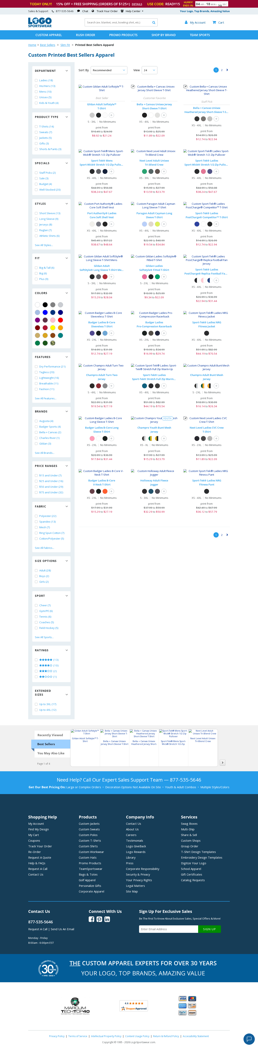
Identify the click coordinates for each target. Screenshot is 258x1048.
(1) (54, 676)
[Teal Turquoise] (60, 335)
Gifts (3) (44, 143)
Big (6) (43, 273)
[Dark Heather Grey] (209, 438)
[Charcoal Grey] (98, 171)
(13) (55, 660)
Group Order (189, 846)
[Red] (60, 320)
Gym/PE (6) (46, 611)
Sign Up (209, 929)
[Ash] (157, 115)
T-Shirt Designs (198, 852)
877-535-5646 (65, 11)
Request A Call (37, 869)
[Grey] (52, 304)
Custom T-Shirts (90, 840)
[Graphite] (151, 333)
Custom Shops (191, 840)
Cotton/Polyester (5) (51, 538)
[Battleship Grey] (98, 224)
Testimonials (134, 840)
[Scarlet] (45, 327)
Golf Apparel (87, 880)
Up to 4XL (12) (47, 710)
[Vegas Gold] (37, 335)
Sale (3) (44, 178)
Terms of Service (77, 1036)
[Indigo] (151, 171)
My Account (36, 823)
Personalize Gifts (90, 886)
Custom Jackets (89, 823)
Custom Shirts (88, 846)
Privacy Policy (56, 1036)
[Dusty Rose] (203, 171)
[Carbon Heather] (157, 491)
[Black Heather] (197, 118)
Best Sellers (47, 45)
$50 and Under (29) (51, 487)
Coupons (34, 840)
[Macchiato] (157, 171)
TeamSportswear (90, 869)
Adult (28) (45, 570)
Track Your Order (107, 11)
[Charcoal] (98, 276)
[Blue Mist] (144, 224)
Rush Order (85, 35)
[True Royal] (197, 224)
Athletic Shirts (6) (49, 236)
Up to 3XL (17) (47, 704)
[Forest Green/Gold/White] (203, 385)
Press (129, 863)
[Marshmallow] (92, 224)
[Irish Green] (157, 276)
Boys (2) (44, 576)
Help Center (133, 11)
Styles (40, 204)
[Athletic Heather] (209, 118)
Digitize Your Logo (193, 863)
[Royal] (52, 312)
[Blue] (45, 312)
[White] (37, 304)
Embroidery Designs (201, 857)
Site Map (132, 891)
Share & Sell (189, 835)
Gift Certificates (191, 874)
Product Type (46, 117)
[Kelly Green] (37, 343)
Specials (42, 163)
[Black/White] (197, 280)
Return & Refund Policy (166, 1036)
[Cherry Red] (105, 276)
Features (43, 357)
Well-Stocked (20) (50, 189)
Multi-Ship (188, 829)
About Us (132, 829)
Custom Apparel (48, 35)
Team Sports (200, 35)
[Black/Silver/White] (197, 385)
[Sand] (151, 224)
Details (137, 4)
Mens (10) (45, 91)
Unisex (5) (45, 97)
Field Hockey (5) (48, 628)
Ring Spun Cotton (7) (51, 533)
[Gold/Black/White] (209, 385)
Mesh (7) (44, 527)
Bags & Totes (88, 874)
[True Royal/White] (209, 280)
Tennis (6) (45, 616)
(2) (54, 671)
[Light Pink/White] (203, 280)
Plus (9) (43, 279)
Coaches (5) (46, 622)
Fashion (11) (46, 389)
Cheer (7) (45, 605)
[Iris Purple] (209, 171)
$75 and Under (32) (51, 492)
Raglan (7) (45, 230)
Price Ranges (46, 466)
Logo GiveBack (136, 846)
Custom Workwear (91, 852)
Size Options (46, 561)
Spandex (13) (47, 521)
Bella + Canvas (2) (50, 432)
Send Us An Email (62, 929)
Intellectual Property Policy (106, 1036)
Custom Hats (88, 857)
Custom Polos (88, 835)
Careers (131, 835)
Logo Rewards (136, 852)
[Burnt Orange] (105, 491)
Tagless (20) (46, 372)
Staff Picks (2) (47, 172)
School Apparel (191, 869)
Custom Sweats (89, 829)
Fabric (40, 506)
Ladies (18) (46, 80)
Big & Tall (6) (46, 267)
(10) (55, 665)
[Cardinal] (45, 320)
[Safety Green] (157, 224)
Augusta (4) (46, 421)
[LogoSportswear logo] (40, 26)
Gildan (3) (45, 443)
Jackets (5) (45, 138)
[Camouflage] (52, 343)
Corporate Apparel (91, 891)
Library (130, 857)
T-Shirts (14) (46, 126)
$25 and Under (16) (51, 481)
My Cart (33, 835)
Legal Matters (135, 886)
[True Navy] (105, 171)
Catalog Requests (193, 880)
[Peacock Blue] (144, 385)
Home (32, 45)
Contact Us (35, 874)
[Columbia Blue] (37, 312)
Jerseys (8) (45, 224)
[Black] (45, 304)
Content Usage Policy (137, 1036)
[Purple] (37, 320)
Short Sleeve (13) (49, 213)
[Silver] (60, 304)
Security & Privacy (138, 874)
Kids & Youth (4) (49, 103)
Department (45, 71)
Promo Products (123, 35)
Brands (41, 411)
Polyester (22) (47, 516)
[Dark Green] (45, 343)
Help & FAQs (36, 863)
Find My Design (38, 829)
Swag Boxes (189, 823)
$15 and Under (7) (50, 475)
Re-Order (34, 852)
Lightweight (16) (49, 378)
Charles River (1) (49, 438)
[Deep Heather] (203, 118)
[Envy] (144, 171)
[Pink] (52, 320)
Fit (37, 258)
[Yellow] (52, 327)
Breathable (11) (48, 383)
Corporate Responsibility (142, 869)
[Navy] (60, 312)
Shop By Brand (164, 35)
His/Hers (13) (47, 86)
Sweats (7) (45, 132)
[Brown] (52, 335)
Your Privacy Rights (139, 880)
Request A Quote (39, 857)
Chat (85, 11)
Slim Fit (65, 45)
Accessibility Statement (196, 1036)
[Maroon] (37, 327)
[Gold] (45, 335)
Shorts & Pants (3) (50, 149)
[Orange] (60, 327)
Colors (41, 293)
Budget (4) (45, 184)
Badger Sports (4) (50, 426)
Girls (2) (44, 581)
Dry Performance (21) (52, 366)
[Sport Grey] (92, 115)
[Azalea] (144, 276)
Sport (40, 596)
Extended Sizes (43, 692)
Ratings (42, 650)
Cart (218, 22)
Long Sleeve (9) (48, 219)
